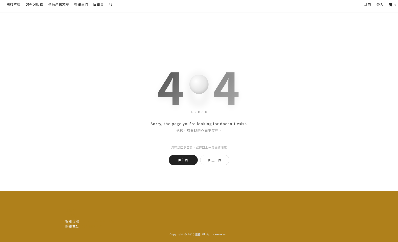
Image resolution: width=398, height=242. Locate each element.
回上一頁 (214, 160)
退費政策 (72, 215)
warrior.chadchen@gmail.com (105, 221)
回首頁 (183, 160)
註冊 (367, 4)
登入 (379, 4)
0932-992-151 (91, 226)
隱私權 (70, 210)
